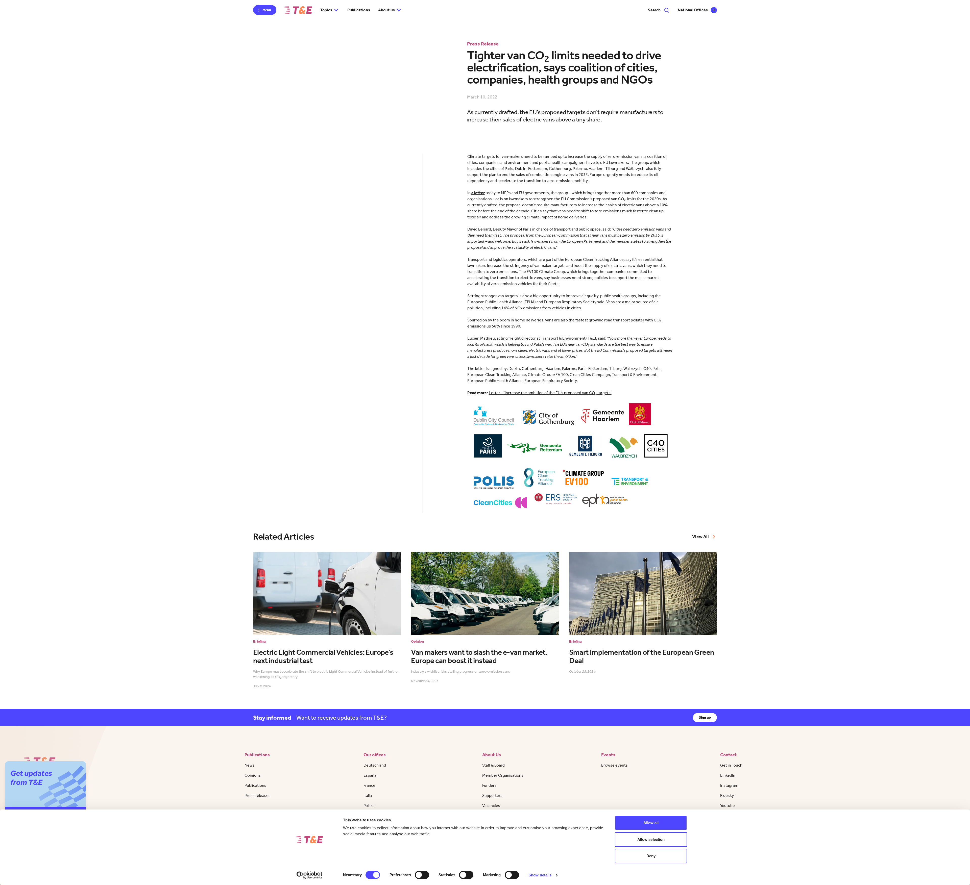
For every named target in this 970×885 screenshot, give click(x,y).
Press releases (258, 795)
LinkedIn (727, 775)
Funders (489, 785)
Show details (539, 875)
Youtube (727, 805)
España (369, 775)
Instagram (729, 785)
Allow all (651, 823)
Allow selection (651, 839)
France (369, 785)
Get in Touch (731, 765)
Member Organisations (502, 775)
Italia (367, 795)
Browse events (614, 765)
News (250, 765)
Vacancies (491, 805)
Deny (651, 856)
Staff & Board (493, 765)
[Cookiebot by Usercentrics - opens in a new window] (309, 875)
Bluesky (727, 795)
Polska (369, 805)
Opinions (253, 775)
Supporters (492, 795)
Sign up (705, 717)
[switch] (422, 875)
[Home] (298, 10)
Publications (358, 10)
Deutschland (374, 765)
